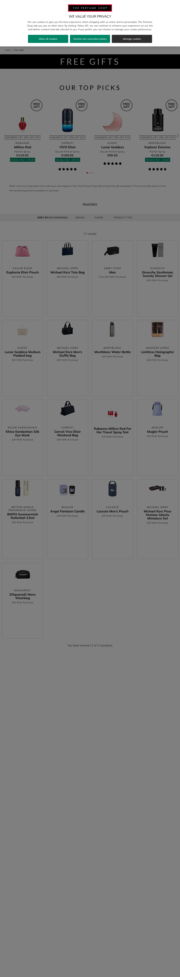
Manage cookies (132, 38)
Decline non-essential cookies (90, 38)
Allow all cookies (48, 38)
